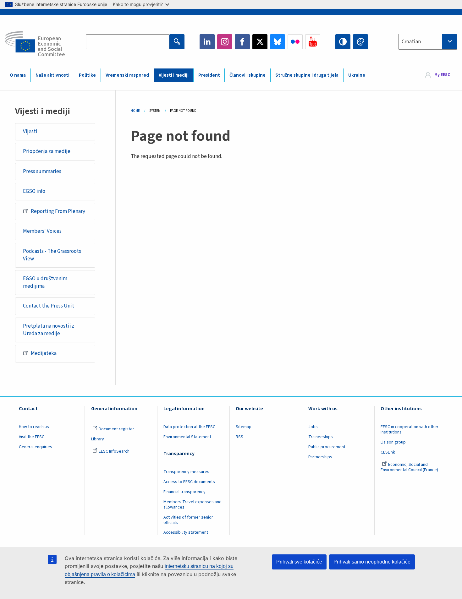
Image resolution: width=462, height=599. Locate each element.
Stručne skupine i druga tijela (306, 75)
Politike (87, 75)
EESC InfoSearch (114, 451)
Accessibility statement (185, 532)
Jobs (313, 427)
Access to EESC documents (189, 482)
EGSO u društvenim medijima (45, 282)
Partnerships (320, 457)
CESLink (388, 452)
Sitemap (243, 427)
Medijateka (44, 353)
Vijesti (30, 131)
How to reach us (34, 427)
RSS (239, 437)
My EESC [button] (442, 75)
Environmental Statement (187, 437)
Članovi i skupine (247, 75)
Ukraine (356, 75)
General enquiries (35, 447)
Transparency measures (186, 472)
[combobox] (427, 42)
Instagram (224, 41)
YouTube (312, 41)
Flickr (295, 41)
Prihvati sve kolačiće (299, 561)
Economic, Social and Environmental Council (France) (410, 467)
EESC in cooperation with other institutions (409, 429)
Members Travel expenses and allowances (192, 504)
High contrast (342, 41)
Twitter (259, 41)
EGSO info (34, 191)
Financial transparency (184, 492)
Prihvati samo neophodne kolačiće (371, 561)
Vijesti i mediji (174, 75)
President (209, 75)
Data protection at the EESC (189, 427)
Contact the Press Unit (48, 306)
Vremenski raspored (127, 75)
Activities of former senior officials (188, 520)
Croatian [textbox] (411, 42)
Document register (116, 429)
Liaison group (393, 442)
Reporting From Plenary (58, 211)
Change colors (360, 41)
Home (135, 110)
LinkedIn (207, 41)
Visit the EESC (31, 437)
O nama (18, 75)
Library (97, 439)
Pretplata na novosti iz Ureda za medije (48, 329)
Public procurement (326, 447)
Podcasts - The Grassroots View (52, 255)
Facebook (242, 41)
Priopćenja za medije (46, 151)
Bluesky (277, 41)
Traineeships (320, 437)
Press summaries (42, 171)
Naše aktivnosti (52, 75)
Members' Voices (42, 231)
